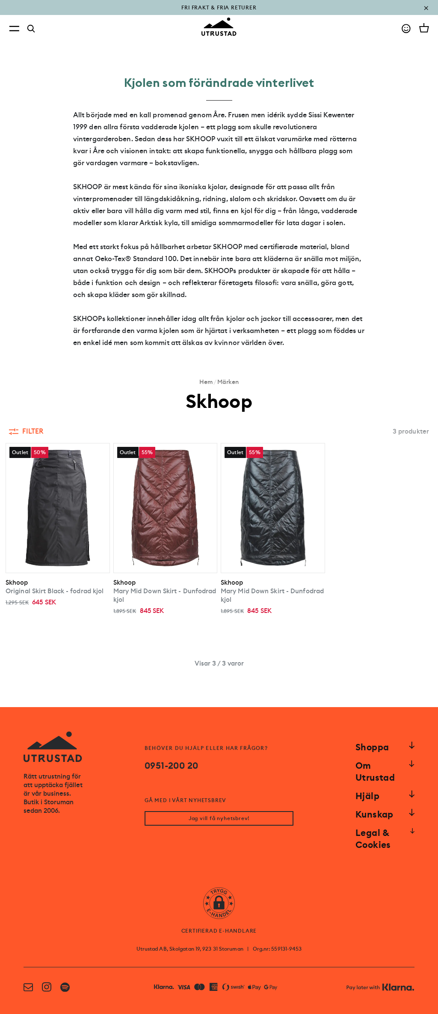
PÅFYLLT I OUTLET (219, 13)
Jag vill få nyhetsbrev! (219, 818)
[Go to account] (406, 28)
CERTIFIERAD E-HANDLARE (219, 931)
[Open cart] (424, 28)
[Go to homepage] (219, 27)
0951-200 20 (171, 766)
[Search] (31, 28)
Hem (206, 382)
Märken (228, 382)
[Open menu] (14, 28)
